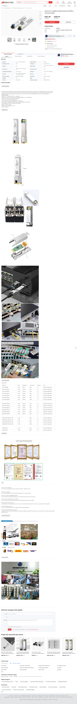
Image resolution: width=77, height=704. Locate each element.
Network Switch (4, 669)
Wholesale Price (40, 695)
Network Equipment (23, 669)
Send (10, 629)
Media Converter (41, 669)
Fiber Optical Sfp (62, 687)
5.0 (62, 55)
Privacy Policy (55, 699)
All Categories (5, 5)
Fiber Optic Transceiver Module (18, 689)
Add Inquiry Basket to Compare (22, 44)
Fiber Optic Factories (5, 687)
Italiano (33, 697)
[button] (52, 56)
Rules (75, 5)
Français (23, 697)
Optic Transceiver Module (6, 689)
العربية (44, 697)
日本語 (51, 697)
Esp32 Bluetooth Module (62, 681)
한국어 (48, 697)
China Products (16, 695)
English (12, 697)
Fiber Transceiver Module (53, 687)
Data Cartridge (3, 665)
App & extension (62, 5)
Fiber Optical (14, 687)
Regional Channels (52, 695)
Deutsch (36, 697)
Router (17, 681)
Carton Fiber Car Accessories (25, 665)
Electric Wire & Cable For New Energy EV (27, 667)
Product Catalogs (17, 663)
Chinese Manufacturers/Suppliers (25, 695)
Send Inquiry (52, 22)
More (2, 691)
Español (15, 697)
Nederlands (40, 697)
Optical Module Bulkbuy (30, 689)
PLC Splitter (59, 667)
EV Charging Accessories (61, 665)
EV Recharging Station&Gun (43, 667)
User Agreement (44, 699)
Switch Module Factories (22, 687)
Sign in (75, 3)
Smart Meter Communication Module (36, 681)
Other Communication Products (7, 681)
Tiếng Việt (64, 697)
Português (19, 697)
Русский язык (28, 697)
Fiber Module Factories (33, 687)
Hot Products (11, 695)
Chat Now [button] (69, 22)
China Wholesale (33, 695)
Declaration (50, 699)
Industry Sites (46, 695)
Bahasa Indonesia (69, 697)
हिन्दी (53, 697)
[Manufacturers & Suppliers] (7, 2)
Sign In (46, 48)
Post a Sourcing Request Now (32, 629)
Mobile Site (63, 695)
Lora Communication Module (51, 681)
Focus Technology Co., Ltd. (31, 699)
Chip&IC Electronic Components (44, 665)
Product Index (58, 695)
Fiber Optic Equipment (24, 681)
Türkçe (60, 697)
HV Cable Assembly (4, 667)
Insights (67, 695)
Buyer (50, 5)
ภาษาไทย (56, 697)
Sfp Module (59, 669)
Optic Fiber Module (43, 687)
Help (56, 5)
